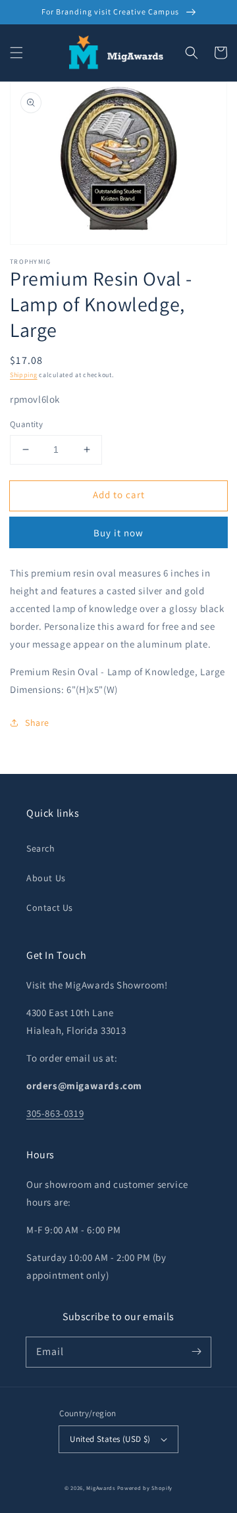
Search (40, 848)
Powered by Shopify (145, 1487)
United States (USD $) (110, 1439)
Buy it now (118, 532)
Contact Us (49, 907)
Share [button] (37, 723)
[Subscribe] (196, 1351)
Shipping (24, 375)
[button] (16, 52)
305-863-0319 (55, 1113)
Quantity (26, 424)
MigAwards (100, 1487)
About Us (46, 878)
